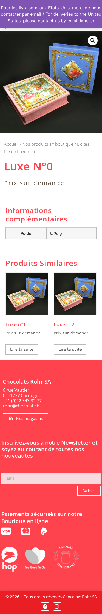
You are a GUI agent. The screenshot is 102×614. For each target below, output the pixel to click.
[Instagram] (57, 606)
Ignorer (87, 20)
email (35, 14)
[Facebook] (45, 606)
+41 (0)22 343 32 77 (22, 401)
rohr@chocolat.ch (21, 406)
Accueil (11, 144)
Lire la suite (21, 349)
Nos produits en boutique (47, 144)
